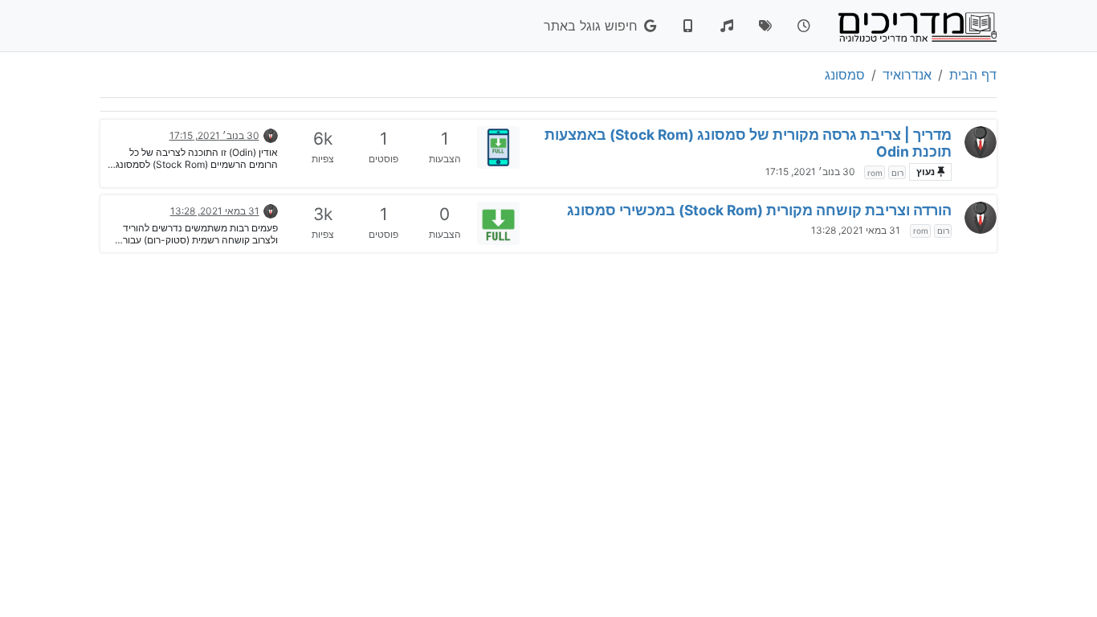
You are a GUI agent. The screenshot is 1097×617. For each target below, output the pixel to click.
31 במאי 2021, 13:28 (855, 230)
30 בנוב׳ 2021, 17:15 (810, 171)
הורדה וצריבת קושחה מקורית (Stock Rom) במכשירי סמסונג (759, 210)
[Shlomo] (980, 142)
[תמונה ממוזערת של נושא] (498, 147)
